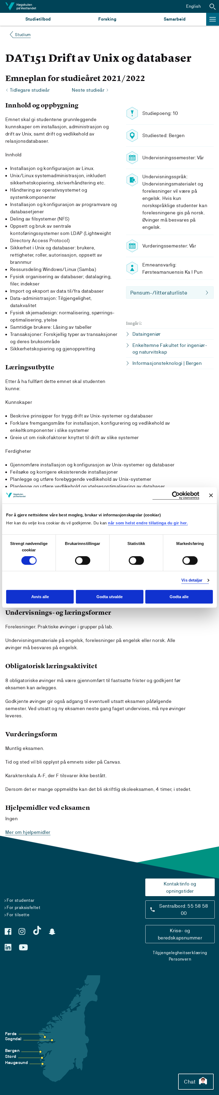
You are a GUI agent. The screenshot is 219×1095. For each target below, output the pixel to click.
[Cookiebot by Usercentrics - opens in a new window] (175, 495)
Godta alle (179, 596)
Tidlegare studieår (30, 90)
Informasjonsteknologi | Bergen (167, 363)
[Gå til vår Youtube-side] (23, 947)
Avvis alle (40, 596)
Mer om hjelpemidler (27, 832)
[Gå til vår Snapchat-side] (52, 931)
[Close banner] (211, 495)
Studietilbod (38, 19)
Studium (23, 34)
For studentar (20, 900)
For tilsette (18, 914)
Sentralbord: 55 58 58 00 (183, 909)
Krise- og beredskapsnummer (180, 934)
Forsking (107, 19)
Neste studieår (88, 90)
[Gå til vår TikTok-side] (37, 930)
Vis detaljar (191, 580)
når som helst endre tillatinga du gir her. (148, 523)
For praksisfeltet (23, 907)
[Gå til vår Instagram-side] (22, 931)
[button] (212, 6)
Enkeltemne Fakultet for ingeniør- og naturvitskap (169, 348)
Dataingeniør (146, 334)
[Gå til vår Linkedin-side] (8, 947)
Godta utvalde (109, 596)
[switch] (82, 560)
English (193, 6)
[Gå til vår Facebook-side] (8, 931)
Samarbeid (175, 19)
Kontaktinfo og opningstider (180, 887)
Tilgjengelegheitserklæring (180, 952)
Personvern (180, 959)
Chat (189, 1081)
